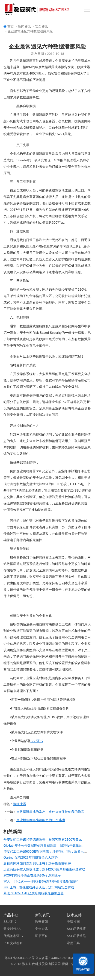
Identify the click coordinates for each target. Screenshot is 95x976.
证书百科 (41, 936)
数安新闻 (41, 921)
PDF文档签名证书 (16, 943)
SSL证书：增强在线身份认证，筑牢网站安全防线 (38, 887)
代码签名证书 (13, 936)
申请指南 (73, 921)
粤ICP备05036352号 (19, 958)
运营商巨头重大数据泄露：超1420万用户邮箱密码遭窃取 (44, 869)
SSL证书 (36, 741)
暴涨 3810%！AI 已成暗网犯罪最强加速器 (33, 893)
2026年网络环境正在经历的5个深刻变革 (32, 875)
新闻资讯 (24, 26)
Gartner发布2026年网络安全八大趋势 (30, 857)
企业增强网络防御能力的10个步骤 (40, 820)
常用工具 (73, 943)
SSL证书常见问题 (79, 936)
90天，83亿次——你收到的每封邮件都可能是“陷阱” (40, 881)
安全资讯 (41, 26)
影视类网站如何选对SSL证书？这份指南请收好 (37, 863)
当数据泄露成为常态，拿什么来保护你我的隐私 (50, 812)
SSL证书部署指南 (79, 929)
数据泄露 (19, 804)
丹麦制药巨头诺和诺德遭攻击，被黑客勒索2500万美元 (42, 839)
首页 (10, 26)
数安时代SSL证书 (16, 929)
